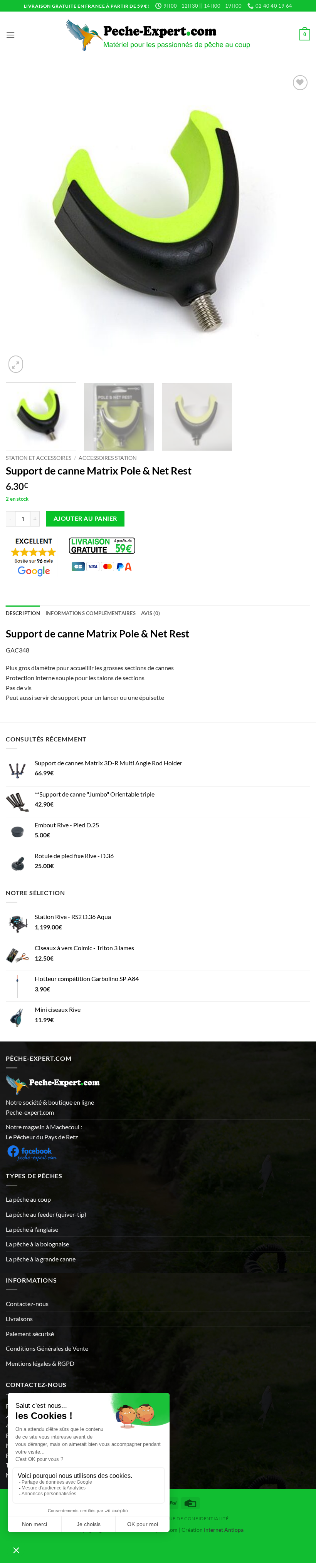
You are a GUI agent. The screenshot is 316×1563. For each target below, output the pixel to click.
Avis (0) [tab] (150, 613)
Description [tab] (23, 613)
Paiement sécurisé (30, 1333)
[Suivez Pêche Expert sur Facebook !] (32, 1151)
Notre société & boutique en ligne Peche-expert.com (50, 1107)
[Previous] (22, 224)
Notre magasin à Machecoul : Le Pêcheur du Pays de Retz (44, 1131)
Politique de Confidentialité (189, 1518)
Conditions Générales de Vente (47, 1348)
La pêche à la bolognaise (37, 1244)
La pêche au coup (28, 1199)
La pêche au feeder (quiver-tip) (46, 1214)
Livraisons (19, 1318)
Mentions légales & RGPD (40, 1363)
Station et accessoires (38, 458)
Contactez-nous (27, 1303)
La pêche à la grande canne (41, 1259)
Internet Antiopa (224, 1529)
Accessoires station (108, 458)
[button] (10, 34)
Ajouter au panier (85, 518)
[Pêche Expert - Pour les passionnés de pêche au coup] (158, 34)
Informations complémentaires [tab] (90, 613)
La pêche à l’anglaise (32, 1229)
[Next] (294, 224)
